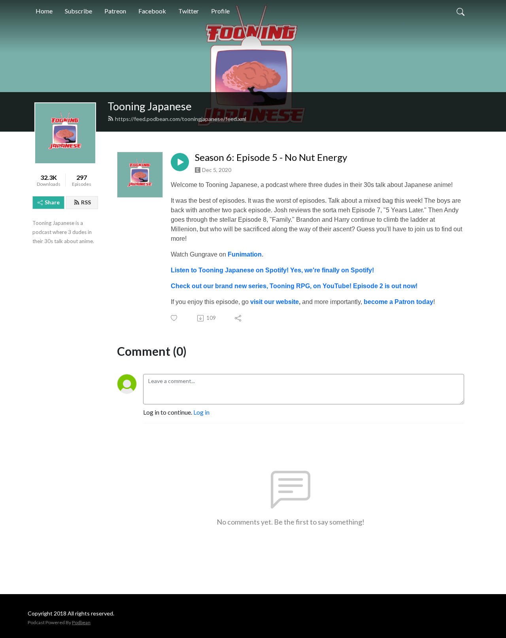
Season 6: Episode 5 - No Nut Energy (271, 157)
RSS (86, 202)
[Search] (460, 11)
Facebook (152, 11)
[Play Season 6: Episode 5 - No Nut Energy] (180, 162)
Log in (201, 412)
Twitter (188, 11)
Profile (220, 11)
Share (52, 202)
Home (44, 11)
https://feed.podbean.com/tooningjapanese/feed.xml (180, 118)
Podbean (81, 622)
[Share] (238, 318)
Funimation (245, 254)
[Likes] (174, 318)
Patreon (115, 11)
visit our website (274, 301)
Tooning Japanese (150, 106)
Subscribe (78, 11)
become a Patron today (398, 301)
